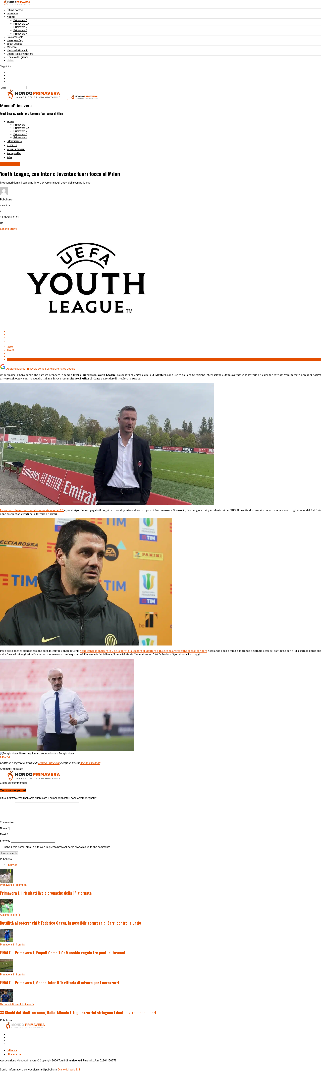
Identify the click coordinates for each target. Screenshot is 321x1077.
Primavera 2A (21, 23)
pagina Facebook (90, 763)
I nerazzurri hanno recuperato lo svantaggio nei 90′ (32, 510)
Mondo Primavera (49, 763)
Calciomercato (15, 37)
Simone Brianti (8, 228)
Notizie (11, 16)
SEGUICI (5, 756)
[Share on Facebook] (164, 331)
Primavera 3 (20, 30)
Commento (7, 822)
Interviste (12, 13)
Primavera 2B (21, 27)
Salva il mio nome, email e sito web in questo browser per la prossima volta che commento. (57, 847)
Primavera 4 (20, 33)
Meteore (12, 47)
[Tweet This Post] (164, 334)
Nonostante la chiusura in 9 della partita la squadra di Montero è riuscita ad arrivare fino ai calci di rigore (143, 651)
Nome (4, 828)
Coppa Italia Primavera (20, 53)
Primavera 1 (20, 20)
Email (4, 834)
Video (10, 60)
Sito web (5, 840)
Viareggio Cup (15, 40)
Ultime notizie (15, 10)
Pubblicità (12, 1050)
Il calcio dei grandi (17, 57)
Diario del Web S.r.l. (69, 1069)
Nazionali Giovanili (17, 50)
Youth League (14, 43)
